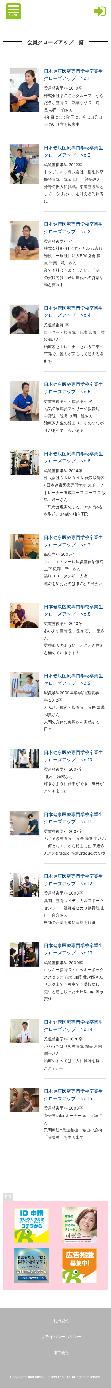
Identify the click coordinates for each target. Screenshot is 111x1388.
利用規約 (61, 1320)
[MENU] (14, 6)
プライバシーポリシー (61, 1336)
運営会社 (61, 1352)
